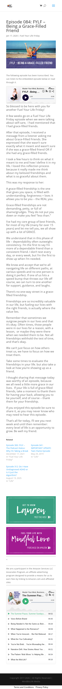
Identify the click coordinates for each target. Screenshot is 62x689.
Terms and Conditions (24, 687)
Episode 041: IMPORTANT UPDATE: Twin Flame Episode (41, 448)
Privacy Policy (42, 687)
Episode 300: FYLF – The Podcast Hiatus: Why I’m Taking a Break (17, 448)
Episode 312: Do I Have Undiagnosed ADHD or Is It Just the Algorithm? (17, 471)
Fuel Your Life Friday (30, 35)
